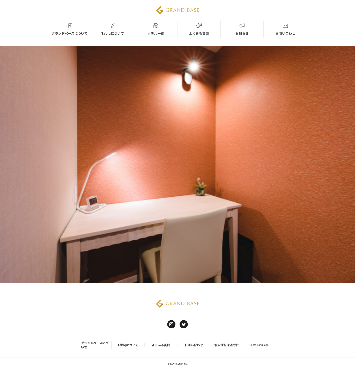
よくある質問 (161, 345)
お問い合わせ (193, 345)
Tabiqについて (128, 345)
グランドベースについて (94, 345)
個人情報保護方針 (226, 345)
